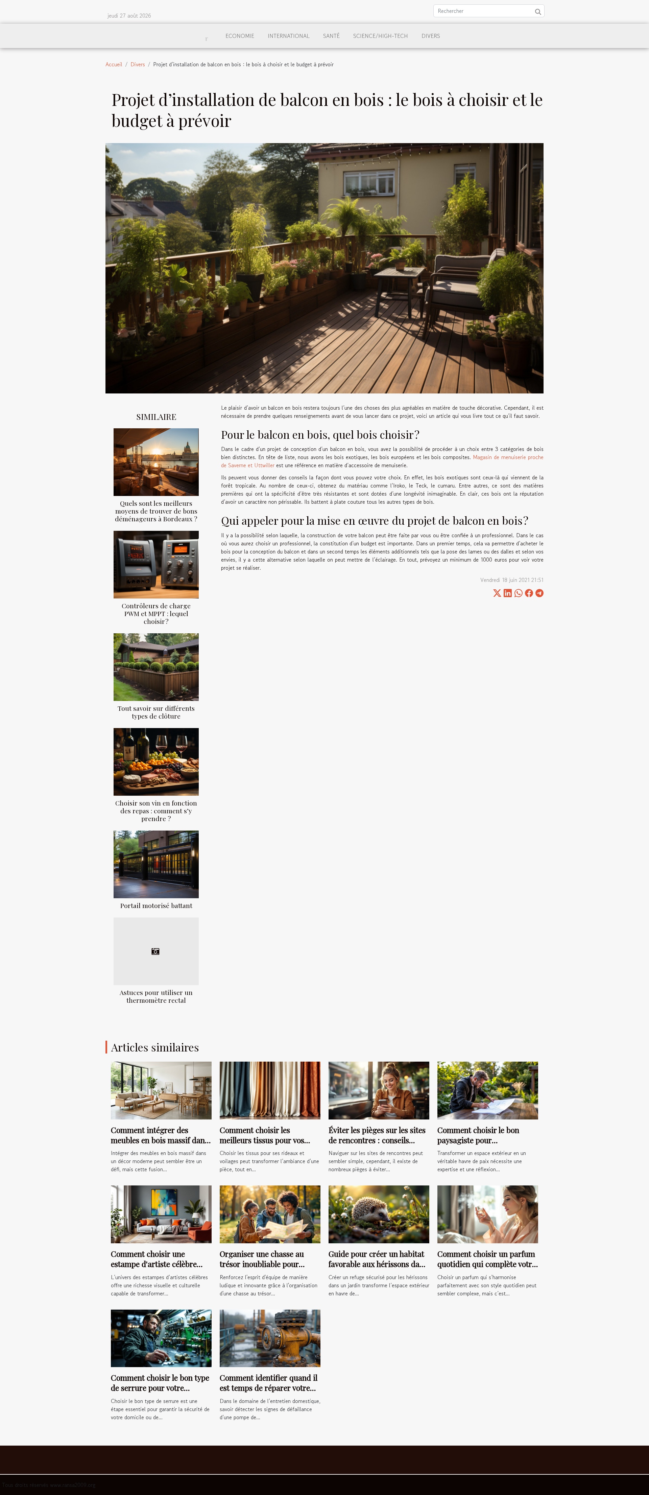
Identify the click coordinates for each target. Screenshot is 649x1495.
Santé (331, 36)
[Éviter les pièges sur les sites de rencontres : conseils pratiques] (379, 1090)
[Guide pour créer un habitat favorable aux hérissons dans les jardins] (379, 1213)
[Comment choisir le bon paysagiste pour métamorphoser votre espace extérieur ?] (487, 1090)
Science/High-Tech (380, 36)
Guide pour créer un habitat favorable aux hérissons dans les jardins (378, 1263)
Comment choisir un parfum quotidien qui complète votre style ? (486, 1263)
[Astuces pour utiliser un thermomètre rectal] (156, 950)
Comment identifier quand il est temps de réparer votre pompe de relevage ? (268, 1387)
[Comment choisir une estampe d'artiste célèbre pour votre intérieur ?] (161, 1213)
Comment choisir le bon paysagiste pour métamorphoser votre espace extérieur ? (486, 1145)
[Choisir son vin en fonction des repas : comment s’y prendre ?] (156, 761)
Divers (431, 36)
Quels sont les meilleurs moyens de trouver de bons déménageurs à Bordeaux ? (156, 511)
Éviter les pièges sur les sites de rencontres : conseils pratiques (377, 1140)
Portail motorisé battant (156, 905)
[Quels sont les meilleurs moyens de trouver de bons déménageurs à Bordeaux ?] (156, 461)
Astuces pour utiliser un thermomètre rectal (156, 996)
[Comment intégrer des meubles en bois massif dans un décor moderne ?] (161, 1090)
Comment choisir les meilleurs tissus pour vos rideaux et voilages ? (262, 1140)
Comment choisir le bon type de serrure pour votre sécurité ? (160, 1387)
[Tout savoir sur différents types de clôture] (156, 666)
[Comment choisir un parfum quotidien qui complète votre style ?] (487, 1213)
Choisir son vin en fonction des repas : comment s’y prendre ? (156, 810)
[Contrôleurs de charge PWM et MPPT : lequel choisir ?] (156, 564)
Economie (239, 36)
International (289, 36)
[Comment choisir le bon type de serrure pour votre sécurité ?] (161, 1337)
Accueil (113, 64)
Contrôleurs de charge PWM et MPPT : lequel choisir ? (156, 613)
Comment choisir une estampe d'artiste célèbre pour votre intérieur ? (154, 1263)
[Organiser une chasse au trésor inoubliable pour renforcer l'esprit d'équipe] (270, 1213)
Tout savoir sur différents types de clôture (156, 712)
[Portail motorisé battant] (156, 863)
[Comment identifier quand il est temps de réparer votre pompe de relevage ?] (270, 1337)
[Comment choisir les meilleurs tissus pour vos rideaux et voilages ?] (270, 1090)
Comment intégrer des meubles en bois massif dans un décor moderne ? (159, 1140)
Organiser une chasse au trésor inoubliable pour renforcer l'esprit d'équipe (264, 1263)
